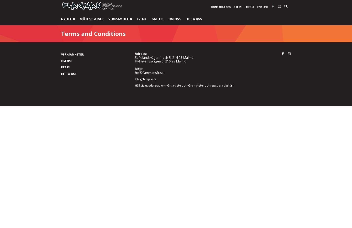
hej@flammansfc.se (149, 73)
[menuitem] (68, 19)
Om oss (174, 19)
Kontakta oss (221, 7)
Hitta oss (194, 19)
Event (142, 19)
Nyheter (68, 19)
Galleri (158, 19)
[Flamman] (91, 9)
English (262, 7)
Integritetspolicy (145, 79)
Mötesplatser (91, 19)
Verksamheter (120, 19)
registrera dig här (221, 85)
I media (249, 7)
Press (237, 7)
